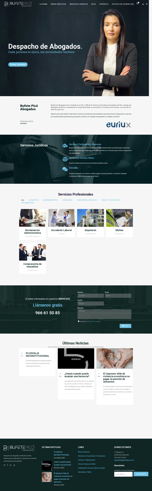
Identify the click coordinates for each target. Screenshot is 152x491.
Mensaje (80, 308)
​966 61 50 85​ (47, 312)
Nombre (80, 292)
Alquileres (90, 230)
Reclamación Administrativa (32, 231)
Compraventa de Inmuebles (32, 265)
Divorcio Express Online (86, 464)
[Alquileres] (90, 218)
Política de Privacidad (93, 321)
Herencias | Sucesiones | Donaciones (91, 456)
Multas (119, 230)
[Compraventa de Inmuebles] (32, 252)
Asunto (80, 300)
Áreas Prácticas (84, 452)
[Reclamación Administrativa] (32, 218)
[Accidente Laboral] (61, 218)
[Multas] (119, 218)
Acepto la (90, 321)
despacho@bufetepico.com (124, 460)
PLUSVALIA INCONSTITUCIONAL (37, 354)
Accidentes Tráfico (85, 472)
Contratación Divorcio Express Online (91, 468)
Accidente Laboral (61, 230)
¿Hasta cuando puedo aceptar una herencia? (77, 375)
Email (107, 292)
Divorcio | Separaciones (86, 460)
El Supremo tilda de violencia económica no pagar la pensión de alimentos (116, 377)
